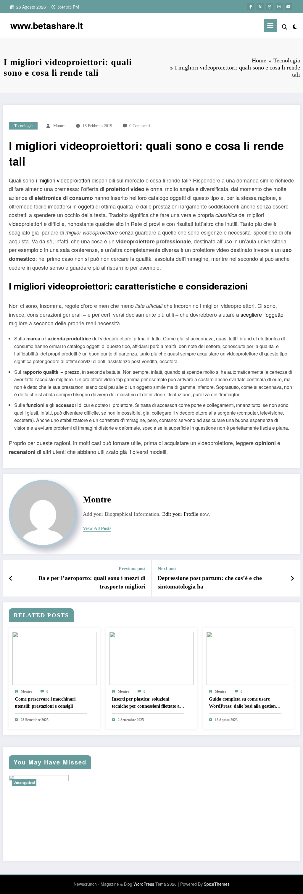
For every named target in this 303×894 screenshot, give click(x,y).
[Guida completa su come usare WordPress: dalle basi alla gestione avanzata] (249, 657)
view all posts (97, 528)
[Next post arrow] (292, 578)
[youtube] (288, 6)
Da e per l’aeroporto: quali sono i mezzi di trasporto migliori (92, 582)
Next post (167, 568)
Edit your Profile (180, 514)
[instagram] (279, 6)
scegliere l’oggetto (262, 314)
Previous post (132, 568)
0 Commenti (139, 126)
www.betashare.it (46, 25)
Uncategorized (24, 782)
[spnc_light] (295, 25)
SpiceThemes (217, 884)
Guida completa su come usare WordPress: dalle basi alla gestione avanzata (243, 703)
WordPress (143, 884)
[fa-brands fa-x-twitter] (260, 6)
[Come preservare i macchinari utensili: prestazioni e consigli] (54, 657)
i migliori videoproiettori (63, 180)
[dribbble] (269, 6)
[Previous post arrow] (11, 578)
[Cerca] (284, 26)
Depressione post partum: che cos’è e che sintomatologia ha (210, 582)
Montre (59, 126)
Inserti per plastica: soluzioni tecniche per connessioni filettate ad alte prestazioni (147, 703)
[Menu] (270, 25)
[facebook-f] (250, 6)
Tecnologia (23, 126)
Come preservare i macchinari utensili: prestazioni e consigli (45, 702)
